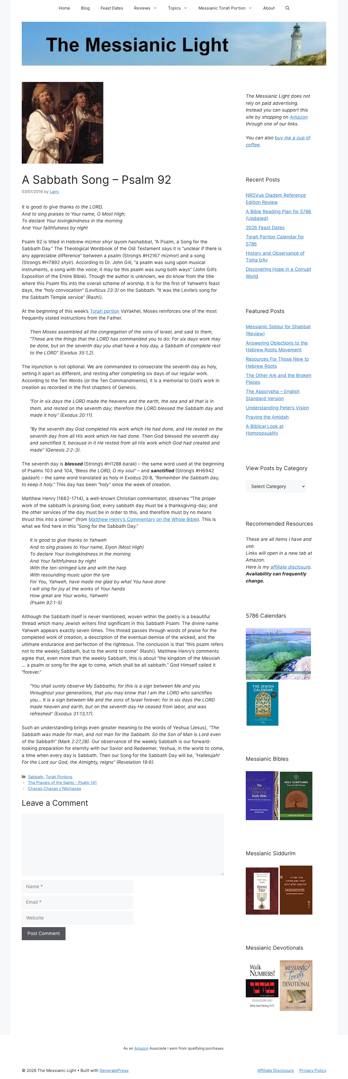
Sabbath (36, 776)
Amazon (299, 117)
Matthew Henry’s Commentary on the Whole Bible (143, 519)
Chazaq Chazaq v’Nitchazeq (54, 788)
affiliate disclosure (290, 567)
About (269, 8)
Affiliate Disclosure (275, 1070)
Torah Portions (59, 776)
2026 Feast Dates (265, 227)
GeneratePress (114, 1070)
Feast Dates (112, 8)
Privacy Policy (312, 1070)
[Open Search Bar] (287, 8)
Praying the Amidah (267, 417)
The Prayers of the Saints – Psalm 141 (62, 782)
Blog (85, 8)
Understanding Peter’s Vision (277, 407)
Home (64, 8)
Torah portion (104, 311)
